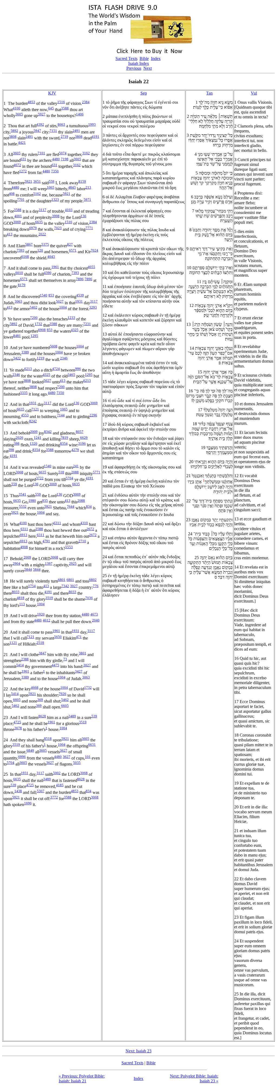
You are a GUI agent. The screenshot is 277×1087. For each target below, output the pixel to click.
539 (94, 716)
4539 (80, 295)
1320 (33, 444)
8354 (64, 444)
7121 (35, 409)
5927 (41, 114)
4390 (47, 273)
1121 (13, 643)
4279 (75, 450)
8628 (42, 716)
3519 (49, 598)
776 (95, 586)
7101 (41, 153)
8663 (61, 124)
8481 (17, 336)
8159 (82, 181)
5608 (53, 346)
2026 (19, 438)
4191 (95, 137)
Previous (133, 68)
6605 (17, 700)
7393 (20, 250)
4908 (24, 547)
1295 (34, 336)
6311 (57, 523)
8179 (21, 285)
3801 (82, 653)
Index (156, 58)
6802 (93, 580)
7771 (89, 228)
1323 (55, 200)
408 (12, 194)
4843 (72, 187)
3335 (24, 393)
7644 (70, 506)
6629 (84, 438)
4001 (18, 216)
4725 (17, 722)
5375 (45, 244)
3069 (17, 222)
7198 (64, 159)
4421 (22, 143)
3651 (37, 181)
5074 (63, 153)
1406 (80, 114)
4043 (51, 257)
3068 (19, 472)
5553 (69, 547)
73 (65, 659)
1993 (92, 124)
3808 (13, 137)
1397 (48, 563)
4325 (74, 330)
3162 (86, 153)
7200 (34, 318)
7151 (53, 131)
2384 (86, 102)
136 (83, 216)
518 (61, 472)
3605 (19, 114)
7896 (80, 279)
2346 (64, 358)
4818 (20, 598)
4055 (91, 267)
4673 (94, 614)
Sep (143, 93)
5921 (28, 181)
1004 (63, 307)
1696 (28, 803)
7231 (87, 324)
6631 (92, 744)
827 (70, 244)
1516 (61, 102)
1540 (43, 295)
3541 (22, 494)
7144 (61, 415)
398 (16, 444)
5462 (65, 700)
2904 (16, 563)
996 (78, 369)
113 (22, 604)
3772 (54, 797)
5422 (17, 358)
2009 (34, 432)
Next (147, 68)
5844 (28, 569)
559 (51, 181)
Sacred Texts (126, 58)
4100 (16, 108)
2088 (75, 472)
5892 (14, 131)
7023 (58, 228)
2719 (64, 137)
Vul (254, 93)
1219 (40, 358)
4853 (31, 102)
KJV (52, 93)
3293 (93, 307)
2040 (96, 620)
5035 (77, 763)
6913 (23, 535)
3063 (18, 301)
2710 (82, 541)
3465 (71, 375)
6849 (30, 750)
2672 (90, 529)
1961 (55, 267)
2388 (25, 659)
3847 (42, 653)
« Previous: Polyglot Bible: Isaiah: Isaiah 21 (82, 1078)
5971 (87, 200)
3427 (79, 671)
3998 (56, 216)
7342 (65, 586)
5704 (69, 478)
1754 (32, 586)
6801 (61, 580)
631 (23, 159)
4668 (34, 687)
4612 (46, 620)
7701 (21, 200)
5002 (57, 773)
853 (51, 295)
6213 (28, 369)
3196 (82, 444)
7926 (62, 694)
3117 (42, 210)
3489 (72, 716)
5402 (33, 307)
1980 (32, 501)
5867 (29, 244)
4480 (56, 159)
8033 (15, 592)
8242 (33, 421)
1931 (79, 301)
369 (40, 700)
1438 (18, 791)
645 (51, 108)
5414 (20, 665)
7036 (89, 598)
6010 (19, 273)
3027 (74, 586)
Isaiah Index (138, 63)
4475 (55, 665)
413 (9, 234)
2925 (73, 563)
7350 (55, 171)
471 (79, 637)
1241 (37, 438)
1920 (41, 614)
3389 (25, 352)
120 (40, 250)
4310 (84, 523)
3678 (18, 728)
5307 (40, 791)
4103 (68, 210)
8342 (48, 432)
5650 (58, 637)
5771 (96, 472)
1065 (50, 187)
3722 (40, 478)
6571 (73, 250)
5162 (37, 194)
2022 (42, 234)
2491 (76, 131)
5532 (23, 506)
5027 (60, 301)
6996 (22, 757)
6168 (25, 257)
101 (88, 757)
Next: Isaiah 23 (138, 1051)
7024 (94, 250)
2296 (93, 415)
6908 (42, 330)
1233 (71, 318)
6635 (39, 222)
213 (88, 187)
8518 (48, 739)
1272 (23, 171)
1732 (38, 324)
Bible (144, 58)
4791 (46, 541)
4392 (40, 124)
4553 (25, 415)
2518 (40, 643)
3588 (65, 108)
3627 (63, 750)
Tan (209, 93)
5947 (37, 131)
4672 (17, 165)
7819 (64, 438)
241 (76, 466)
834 (89, 506)
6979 (33, 228)
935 (45, 501)
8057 (79, 432)
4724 (56, 369)
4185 (60, 785)
